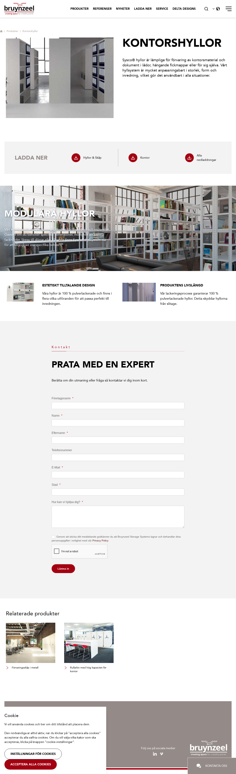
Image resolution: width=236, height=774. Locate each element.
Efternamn (60, 432)
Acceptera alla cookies (30, 764)
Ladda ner (143, 8)
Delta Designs (184, 8)
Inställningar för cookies (33, 754)
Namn (57, 415)
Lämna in (63, 568)
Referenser (102, 8)
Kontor (145, 157)
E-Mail (57, 467)
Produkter (79, 8)
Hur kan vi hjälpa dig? (67, 502)
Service (162, 8)
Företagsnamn (62, 398)
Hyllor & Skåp (92, 157)
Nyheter (123, 8)
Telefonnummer (62, 450)
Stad (56, 484)
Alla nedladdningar (206, 158)
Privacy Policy (100, 540)
